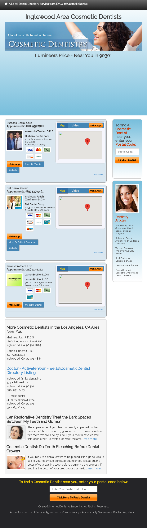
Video (75, 125)
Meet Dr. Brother (33, 304)
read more (90, 438)
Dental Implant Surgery (123, 232)
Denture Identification (126, 265)
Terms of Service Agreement (41, 512)
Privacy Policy (70, 512)
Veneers (127, 275)
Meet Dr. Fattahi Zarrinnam (22, 242)
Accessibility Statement (96, 512)
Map (62, 125)
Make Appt (14, 164)
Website (13, 170)
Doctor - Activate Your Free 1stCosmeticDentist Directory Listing (48, 370)
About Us (15, 512)
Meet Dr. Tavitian (33, 164)
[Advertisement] (73, 88)
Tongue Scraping (124, 248)
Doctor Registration (125, 512)
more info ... (99, 175)
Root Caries (121, 258)
